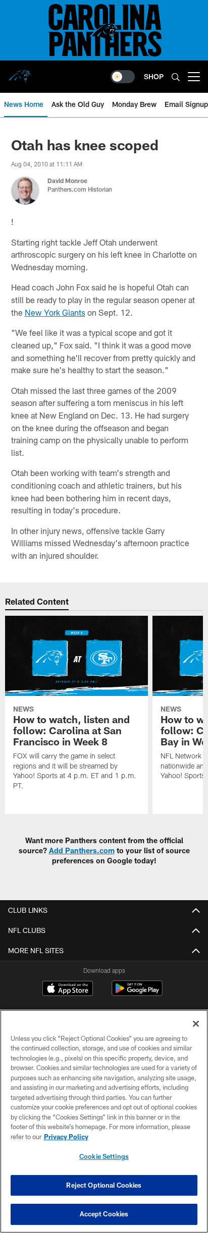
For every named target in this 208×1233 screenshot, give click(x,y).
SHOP (154, 76)
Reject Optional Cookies (103, 1185)
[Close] (196, 1024)
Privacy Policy (66, 1137)
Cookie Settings (104, 1156)
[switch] (123, 76)
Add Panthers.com (82, 850)
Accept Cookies (104, 1214)
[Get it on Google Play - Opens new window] (137, 993)
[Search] (176, 77)
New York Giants (55, 312)
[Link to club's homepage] (20, 73)
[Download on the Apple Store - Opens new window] (67, 989)
